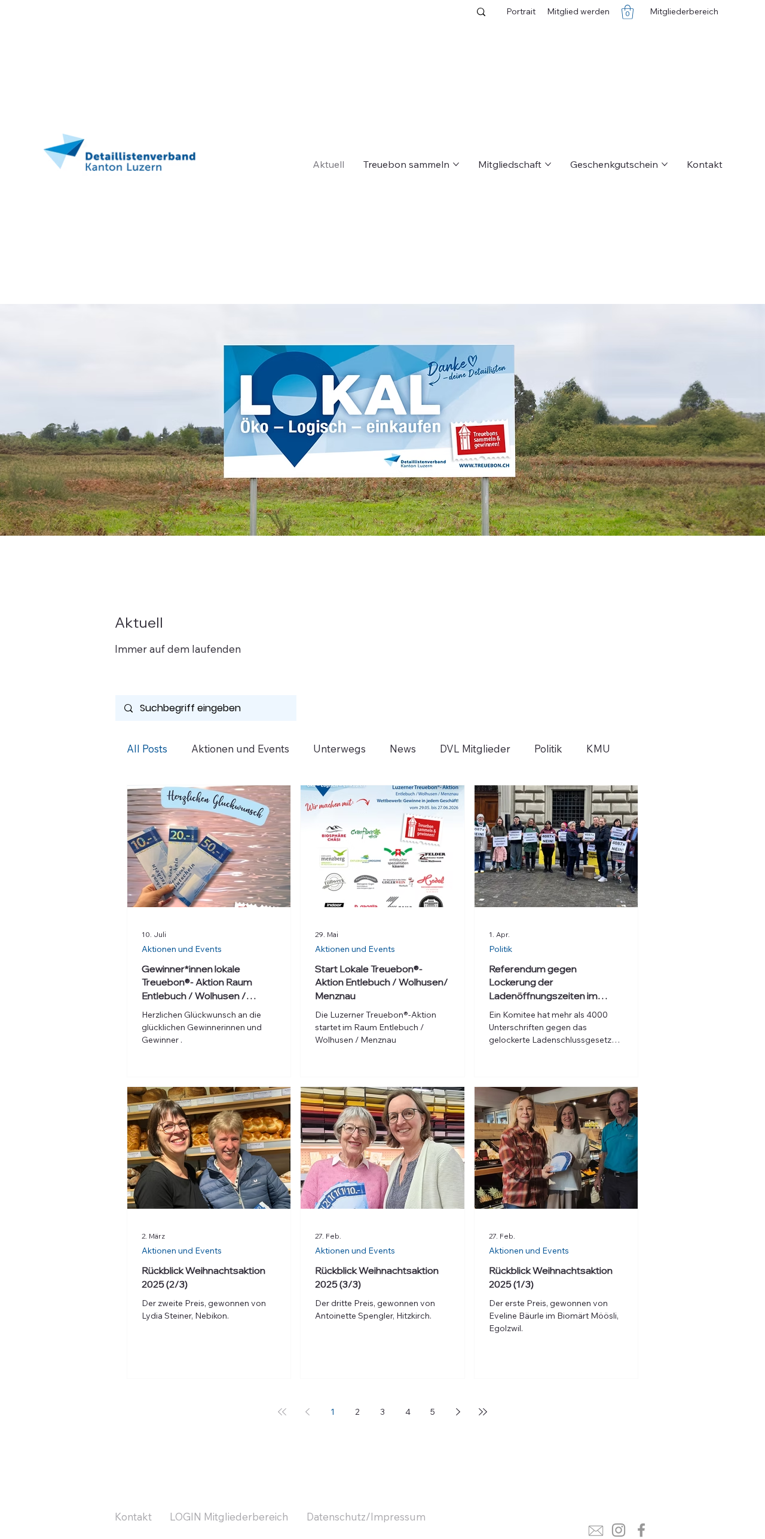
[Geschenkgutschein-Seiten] (665, 164)
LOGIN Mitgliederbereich (229, 1516)
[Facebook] (641, 1530)
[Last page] (483, 1412)
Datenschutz (336, 1516)
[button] (628, 12)
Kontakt (133, 1516)
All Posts (147, 748)
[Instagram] (619, 1530)
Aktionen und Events (240, 748)
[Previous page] (307, 1412)
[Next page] (458, 1412)
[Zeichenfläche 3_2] (596, 1530)
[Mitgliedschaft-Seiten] (548, 164)
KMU (598, 748)
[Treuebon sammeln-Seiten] (456, 164)
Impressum (398, 1516)
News (403, 748)
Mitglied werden (578, 11)
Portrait (521, 11)
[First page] (282, 1412)
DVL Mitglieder (475, 748)
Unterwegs (339, 748)
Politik (548, 748)
